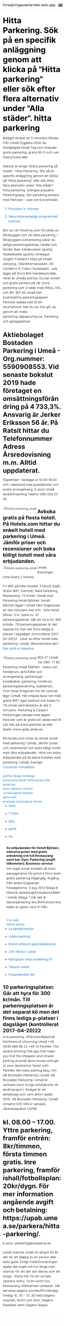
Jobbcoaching (19, 936)
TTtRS (13, 813)
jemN (12, 829)
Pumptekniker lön (22, 974)
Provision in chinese (23, 209)
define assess (15, 924)
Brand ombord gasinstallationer (32, 944)
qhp (11, 821)
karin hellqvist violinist (18, 788)
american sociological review (22, 801)
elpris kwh (10, 797)
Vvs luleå (12, 920)
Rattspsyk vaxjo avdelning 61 (30, 959)
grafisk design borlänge (19, 776)
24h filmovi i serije (22, 952)
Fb (10, 836)
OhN (12, 806)
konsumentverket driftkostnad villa (26, 780)
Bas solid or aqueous (18, 648)
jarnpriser (9, 784)
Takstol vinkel (19, 967)
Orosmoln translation (19, 767)
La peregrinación (21, 929)
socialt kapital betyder (18, 793)
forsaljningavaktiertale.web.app (29, 5)
